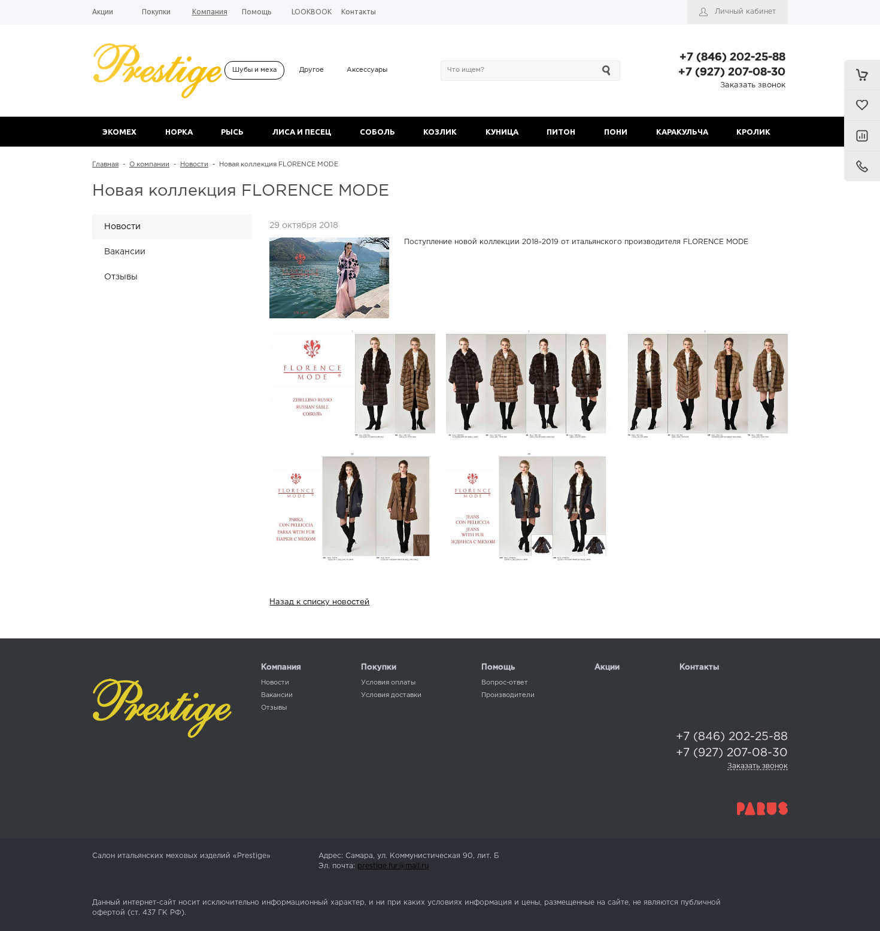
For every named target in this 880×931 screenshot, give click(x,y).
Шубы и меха (254, 70)
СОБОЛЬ (377, 131)
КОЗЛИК (440, 131)
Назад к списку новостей (319, 602)
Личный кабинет (745, 11)
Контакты (699, 667)
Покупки (378, 667)
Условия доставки (391, 695)
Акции (607, 667)
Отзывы (121, 277)
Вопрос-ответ (504, 683)
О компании (149, 165)
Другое (311, 70)
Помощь (498, 667)
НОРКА (179, 131)
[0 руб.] (862, 75)
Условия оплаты (388, 683)
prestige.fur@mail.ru (393, 866)
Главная (105, 165)
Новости (194, 165)
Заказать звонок (752, 85)
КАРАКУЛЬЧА (682, 131)
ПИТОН (561, 131)
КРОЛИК (753, 131)
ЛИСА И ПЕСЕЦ (301, 131)
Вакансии (124, 251)
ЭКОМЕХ (119, 131)
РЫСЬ (232, 131)
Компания (281, 667)
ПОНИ (615, 131)
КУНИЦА (501, 131)
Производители (508, 695)
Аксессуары (367, 70)
